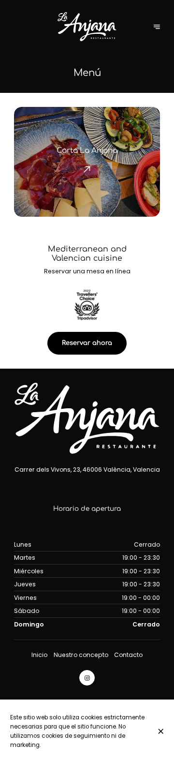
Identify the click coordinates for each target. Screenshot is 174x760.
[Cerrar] (161, 731)
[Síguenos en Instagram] (87, 677)
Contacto (128, 655)
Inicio (39, 655)
